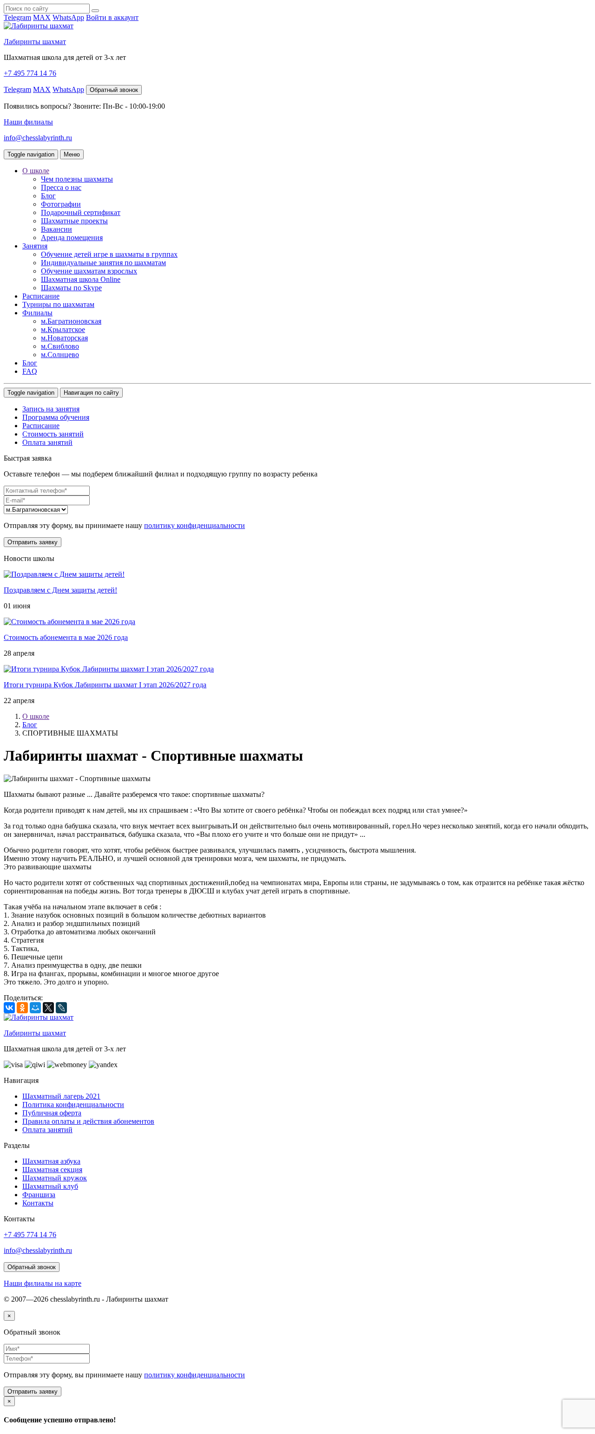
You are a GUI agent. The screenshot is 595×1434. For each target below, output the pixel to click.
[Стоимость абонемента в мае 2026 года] (69, 622)
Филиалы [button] (37, 313)
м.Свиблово (60, 346)
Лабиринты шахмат (35, 42)
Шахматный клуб (50, 1186)
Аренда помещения (72, 237)
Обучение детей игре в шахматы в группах (109, 254)
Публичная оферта (51, 1113)
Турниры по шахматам (58, 304)
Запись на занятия (50, 409)
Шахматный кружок (54, 1178)
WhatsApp (68, 17)
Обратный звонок (114, 89)
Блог (48, 196)
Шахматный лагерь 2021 (61, 1096)
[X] (48, 1007)
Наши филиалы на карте (42, 1283)
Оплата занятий (47, 442)
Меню (72, 154)
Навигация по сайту (91, 392)
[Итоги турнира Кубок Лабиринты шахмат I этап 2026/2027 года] (109, 669)
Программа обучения (55, 417)
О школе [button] (35, 171)
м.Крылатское (63, 329)
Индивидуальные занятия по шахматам (103, 263)
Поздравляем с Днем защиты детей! (60, 590)
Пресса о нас (61, 187)
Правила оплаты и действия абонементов (88, 1121)
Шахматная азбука (51, 1161)
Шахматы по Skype (71, 288)
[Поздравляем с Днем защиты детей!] (64, 574)
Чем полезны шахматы (77, 179)
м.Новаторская (64, 338)
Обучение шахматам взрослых (89, 271)
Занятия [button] (34, 246)
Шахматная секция (52, 1169)
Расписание (41, 296)
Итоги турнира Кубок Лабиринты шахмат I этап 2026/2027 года (105, 685)
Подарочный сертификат (80, 212)
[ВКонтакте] (9, 1007)
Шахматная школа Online (80, 279)
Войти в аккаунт (112, 17)
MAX (42, 17)
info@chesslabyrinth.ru (38, 138)
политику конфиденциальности (194, 525)
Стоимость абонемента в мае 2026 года (66, 637)
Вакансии (56, 229)
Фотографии (61, 204)
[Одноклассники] (22, 1007)
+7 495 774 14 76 (30, 73)
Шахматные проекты (74, 221)
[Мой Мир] (35, 1007)
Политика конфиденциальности (73, 1104)
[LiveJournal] (61, 1007)
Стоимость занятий (53, 434)
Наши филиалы (28, 122)
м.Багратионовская (71, 321)
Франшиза (38, 1195)
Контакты (37, 1203)
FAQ (29, 371)
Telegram (17, 17)
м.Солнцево (60, 354)
